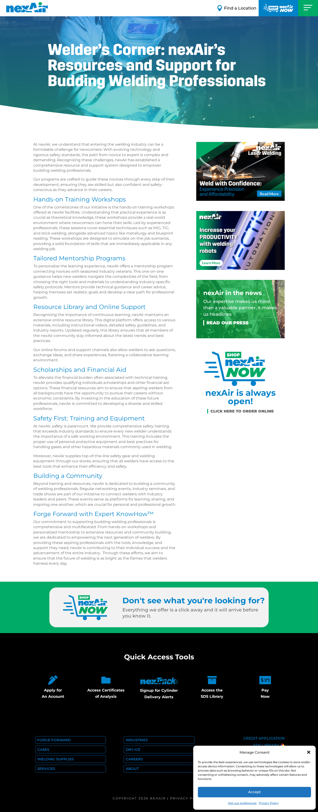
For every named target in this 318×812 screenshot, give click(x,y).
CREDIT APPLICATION (264, 738)
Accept (254, 792)
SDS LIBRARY (266, 745)
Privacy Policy (269, 803)
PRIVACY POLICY (187, 798)
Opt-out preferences (242, 803)
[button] (308, 752)
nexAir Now (278, 8)
